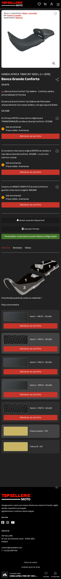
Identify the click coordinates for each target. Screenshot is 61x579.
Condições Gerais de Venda (30, 567)
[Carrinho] (45, 4)
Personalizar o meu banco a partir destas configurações (31, 236)
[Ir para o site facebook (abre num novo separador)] (2, 522)
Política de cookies (30, 562)
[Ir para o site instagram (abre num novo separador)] (7, 522)
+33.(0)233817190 (10, 550)
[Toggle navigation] (58, 4)
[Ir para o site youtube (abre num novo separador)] (13, 522)
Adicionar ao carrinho (30, 136)
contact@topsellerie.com (11, 547)
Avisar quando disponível (31, 220)
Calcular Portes (31, 229)
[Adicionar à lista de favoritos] (55, 14)
